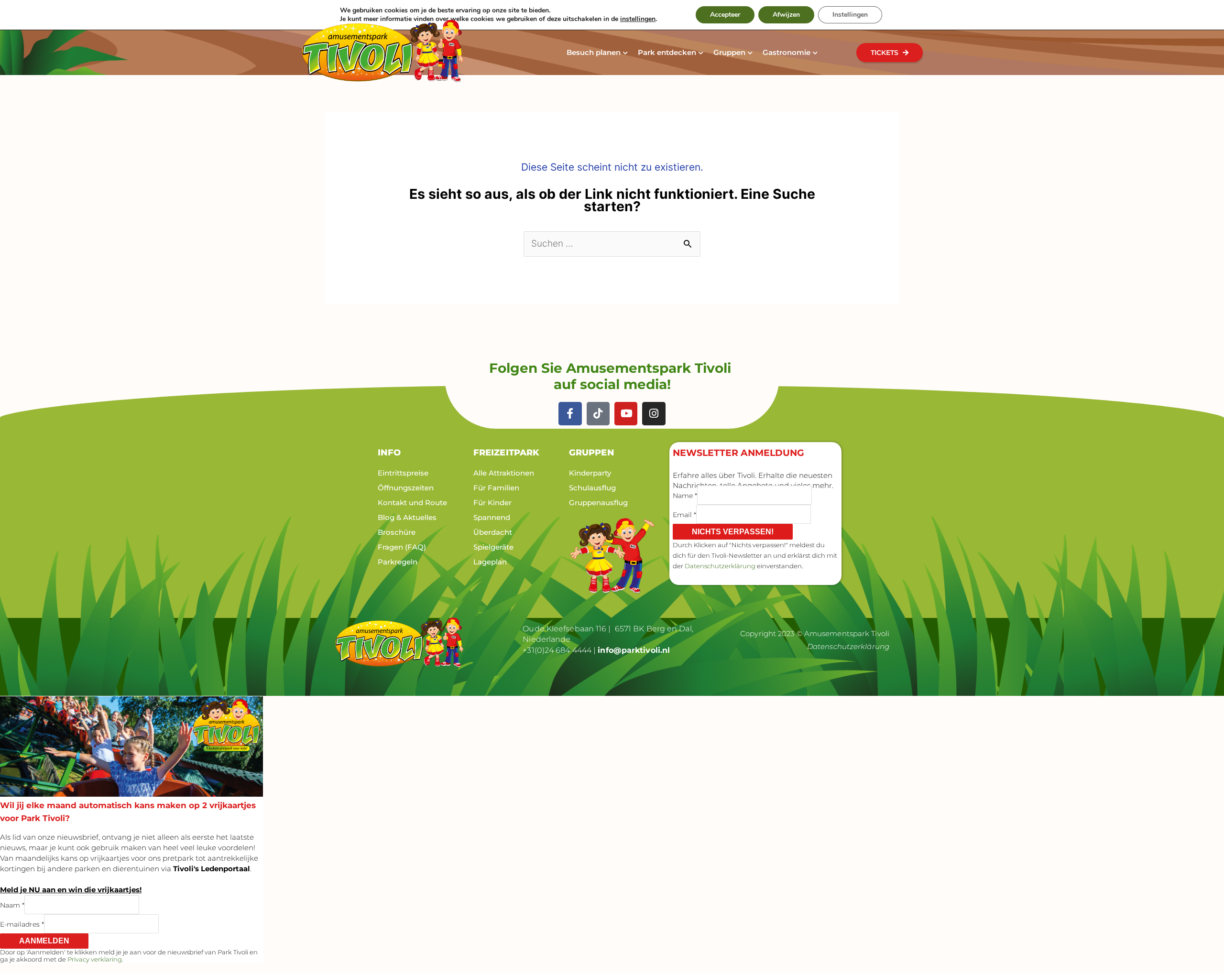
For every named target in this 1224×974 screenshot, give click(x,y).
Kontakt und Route (412, 502)
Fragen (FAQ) (402, 547)
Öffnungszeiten (406, 487)
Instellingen (850, 14)
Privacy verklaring (94, 959)
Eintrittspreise (403, 472)
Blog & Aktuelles (407, 517)
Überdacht (492, 532)
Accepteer (725, 14)
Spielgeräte (493, 547)
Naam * (12, 905)
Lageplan (490, 561)
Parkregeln (397, 561)
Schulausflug (592, 487)
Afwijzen (786, 14)
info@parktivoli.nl (634, 650)
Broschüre (396, 532)
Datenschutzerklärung (720, 566)
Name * (685, 495)
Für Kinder (492, 502)
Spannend (491, 517)
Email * (684, 514)
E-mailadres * (22, 924)
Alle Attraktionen (503, 472)
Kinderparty (590, 472)
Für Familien (496, 487)
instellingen (638, 19)
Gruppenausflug (598, 502)
